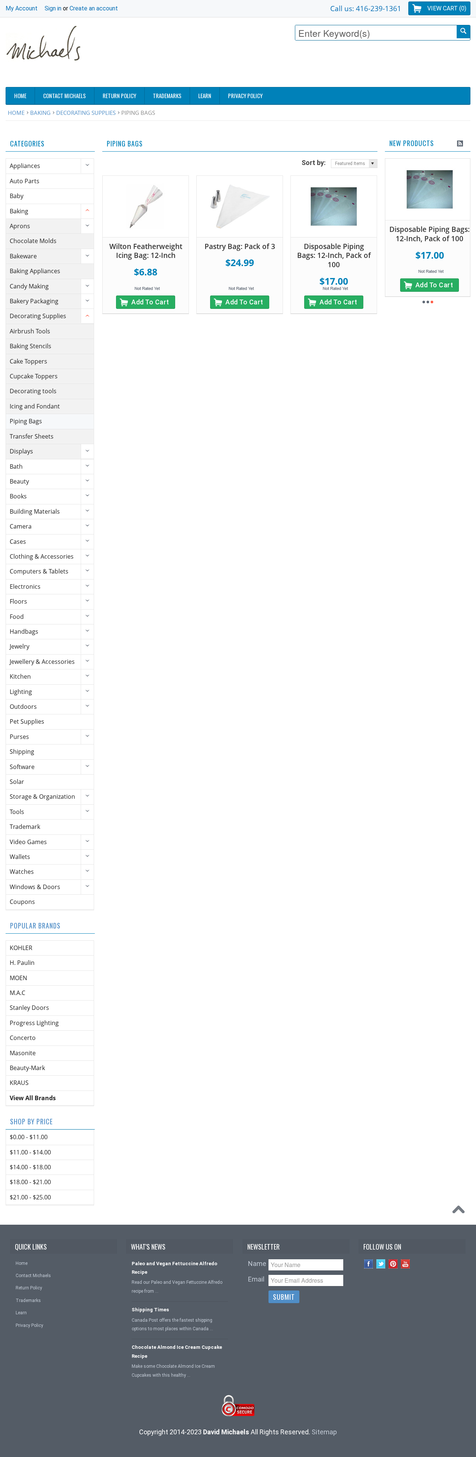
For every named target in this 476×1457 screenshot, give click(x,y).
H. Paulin (22, 963)
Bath (16, 466)
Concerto (23, 1038)
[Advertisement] (335, 66)
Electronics (25, 586)
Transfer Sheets (32, 436)
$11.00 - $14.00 (30, 1152)
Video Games (28, 842)
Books (18, 496)
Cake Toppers (28, 361)
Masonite (23, 1053)
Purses (19, 737)
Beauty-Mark (27, 1068)
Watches (22, 872)
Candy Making (29, 286)
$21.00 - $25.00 (30, 1197)
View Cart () (446, 8)
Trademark (25, 827)
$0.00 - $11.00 (29, 1137)
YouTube (405, 1264)
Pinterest (393, 1264)
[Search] (463, 31)
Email (256, 1279)
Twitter (381, 1264)
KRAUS (19, 1083)
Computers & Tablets (39, 571)
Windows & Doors (35, 887)
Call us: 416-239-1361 (365, 8)
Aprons (20, 226)
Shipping (22, 751)
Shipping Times (150, 1309)
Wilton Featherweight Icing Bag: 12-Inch (145, 251)
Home (16, 112)
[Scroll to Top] (460, 1211)
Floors (18, 601)
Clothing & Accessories (42, 556)
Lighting (21, 692)
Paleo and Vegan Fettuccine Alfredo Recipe (174, 1268)
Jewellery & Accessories (42, 662)
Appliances (25, 166)
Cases (18, 541)
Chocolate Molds (33, 241)
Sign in (53, 8)
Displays (21, 451)
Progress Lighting (34, 1023)
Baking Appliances (35, 271)
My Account (22, 8)
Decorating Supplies (86, 112)
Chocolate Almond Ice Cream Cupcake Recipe (177, 1351)
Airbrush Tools (30, 331)
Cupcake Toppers (34, 376)
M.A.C (17, 993)
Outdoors (23, 706)
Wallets (20, 857)
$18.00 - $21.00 (30, 1182)
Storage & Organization (42, 796)
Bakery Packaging (34, 301)
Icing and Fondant (35, 406)
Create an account (94, 8)
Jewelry (19, 646)
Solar (17, 782)
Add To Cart (150, 302)
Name (257, 1263)
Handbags (24, 631)
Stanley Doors (29, 1008)
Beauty (19, 481)
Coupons (22, 902)
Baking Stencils (30, 346)
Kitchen (20, 676)
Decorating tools (33, 391)
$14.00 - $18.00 (30, 1167)
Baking (40, 112)
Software (22, 767)
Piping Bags (26, 421)
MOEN (18, 978)
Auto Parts (24, 181)
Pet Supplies (27, 721)
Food (17, 617)
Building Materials (35, 511)
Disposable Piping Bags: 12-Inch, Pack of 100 (334, 255)
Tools (17, 812)
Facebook (368, 1264)
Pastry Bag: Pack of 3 (240, 246)
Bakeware (23, 256)
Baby (16, 196)
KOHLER (21, 948)
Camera (21, 526)
